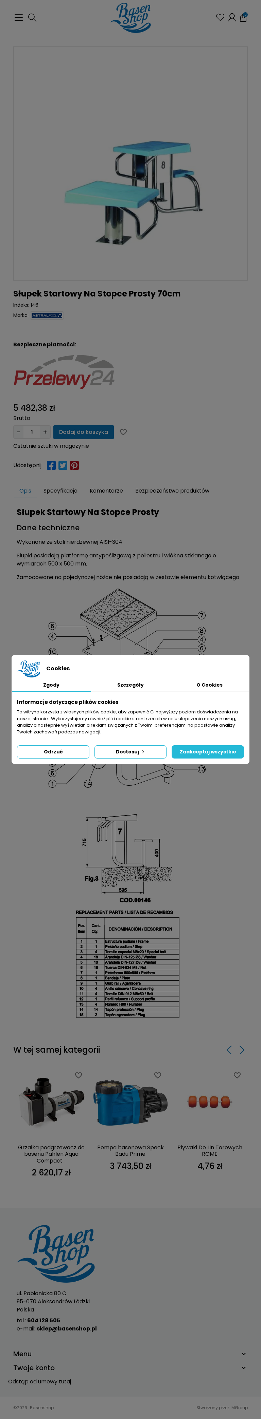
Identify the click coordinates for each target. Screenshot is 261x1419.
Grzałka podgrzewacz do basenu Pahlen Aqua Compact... (51, 1154)
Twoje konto (34, 1368)
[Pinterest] (74, 465)
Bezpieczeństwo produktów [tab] (172, 491)
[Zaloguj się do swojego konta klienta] (232, 17)
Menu (22, 1354)
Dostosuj (127, 751)
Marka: (21, 315)
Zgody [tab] (51, 685)
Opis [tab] (25, 491)
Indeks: (21, 305)
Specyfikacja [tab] (60, 491)
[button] (32, 17)
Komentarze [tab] (106, 491)
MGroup (239, 1408)
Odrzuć (53, 751)
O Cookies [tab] (209, 685)
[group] (130, 163)
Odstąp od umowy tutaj (39, 1381)
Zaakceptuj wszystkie (208, 751)
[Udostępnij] (51, 465)
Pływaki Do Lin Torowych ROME (209, 1151)
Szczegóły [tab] (130, 685)
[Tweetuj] (62, 465)
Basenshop (42, 1408)
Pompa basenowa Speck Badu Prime (130, 1151)
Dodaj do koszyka (83, 432)
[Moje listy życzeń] (220, 17)
